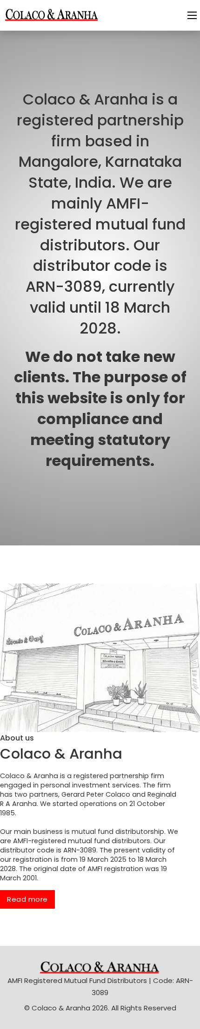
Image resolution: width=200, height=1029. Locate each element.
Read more (27, 899)
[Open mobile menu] (192, 15)
